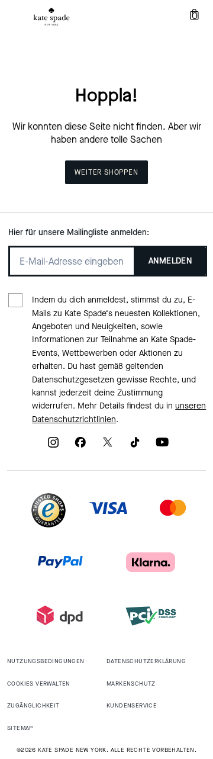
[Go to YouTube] (162, 446)
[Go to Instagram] (53, 446)
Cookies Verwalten (38, 683)
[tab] (51, 16)
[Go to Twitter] (108, 446)
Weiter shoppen (106, 172)
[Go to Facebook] (80, 446)
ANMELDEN (170, 260)
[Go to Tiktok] (135, 446)
